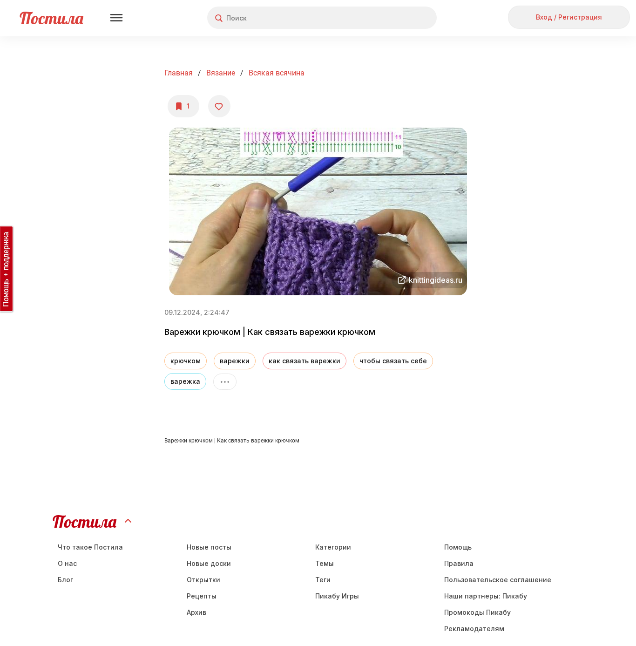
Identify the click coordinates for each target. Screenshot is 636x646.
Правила (459, 563)
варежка (185, 381)
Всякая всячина (276, 72)
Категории (333, 547)
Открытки (203, 580)
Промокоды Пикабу (477, 612)
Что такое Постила (90, 547)
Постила (51, 17)
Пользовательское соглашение (497, 580)
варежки (235, 361)
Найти (394, 18)
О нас (67, 563)
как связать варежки (304, 361)
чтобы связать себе (393, 361)
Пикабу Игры (337, 596)
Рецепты (202, 596)
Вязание (220, 72)
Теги (323, 580)
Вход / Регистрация (569, 17)
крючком (185, 361)
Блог (65, 580)
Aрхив (196, 612)
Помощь (458, 547)
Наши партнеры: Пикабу (485, 596)
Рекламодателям (474, 628)
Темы (324, 563)
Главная (178, 72)
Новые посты (209, 547)
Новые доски (209, 563)
